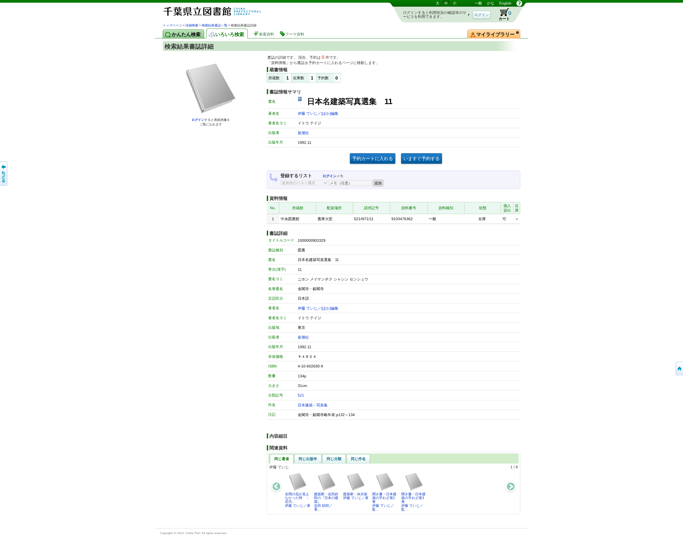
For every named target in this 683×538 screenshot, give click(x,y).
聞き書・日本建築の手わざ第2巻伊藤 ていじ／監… (384, 501)
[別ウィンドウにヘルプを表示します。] (519, 3)
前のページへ (4, 173)
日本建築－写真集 (313, 405)
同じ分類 (334, 459)
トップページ (172, 25)
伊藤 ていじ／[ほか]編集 (318, 113)
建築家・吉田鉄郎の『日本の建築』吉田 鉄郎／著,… (326, 501)
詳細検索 (191, 25)
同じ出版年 (308, 459)
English (505, 3)
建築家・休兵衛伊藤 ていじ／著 (355, 496)
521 (301, 395)
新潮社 (303, 133)
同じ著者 (281, 459)
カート (502, 14)
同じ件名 (358, 459)
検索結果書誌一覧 (214, 25)
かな (490, 3)
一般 (478, 3)
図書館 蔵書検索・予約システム (219, 11)
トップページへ (679, 368)
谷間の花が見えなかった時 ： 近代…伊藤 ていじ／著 (298, 500)
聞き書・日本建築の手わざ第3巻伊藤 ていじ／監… (413, 501)
